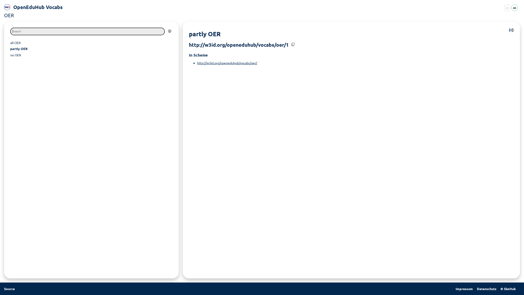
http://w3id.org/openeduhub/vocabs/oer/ (227, 63)
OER (9, 15)
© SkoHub (508, 289)
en (514, 7)
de (507, 7)
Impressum (464, 289)
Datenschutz (486, 289)
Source (9, 289)
